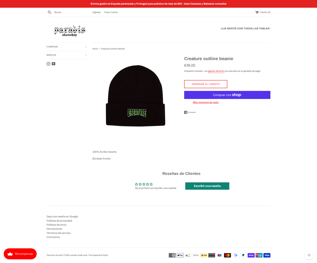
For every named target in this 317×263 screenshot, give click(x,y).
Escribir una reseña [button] (207, 185)
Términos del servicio (59, 233)
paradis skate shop (78, 255)
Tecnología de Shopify (98, 255)
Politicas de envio (56, 224)
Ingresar (96, 12)
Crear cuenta (111, 12)
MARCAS (67, 55)
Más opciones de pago (206, 102)
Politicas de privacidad (59, 220)
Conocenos (53, 237)
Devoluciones (54, 228)
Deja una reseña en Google (62, 216)
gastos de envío (216, 71)
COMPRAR (67, 46)
